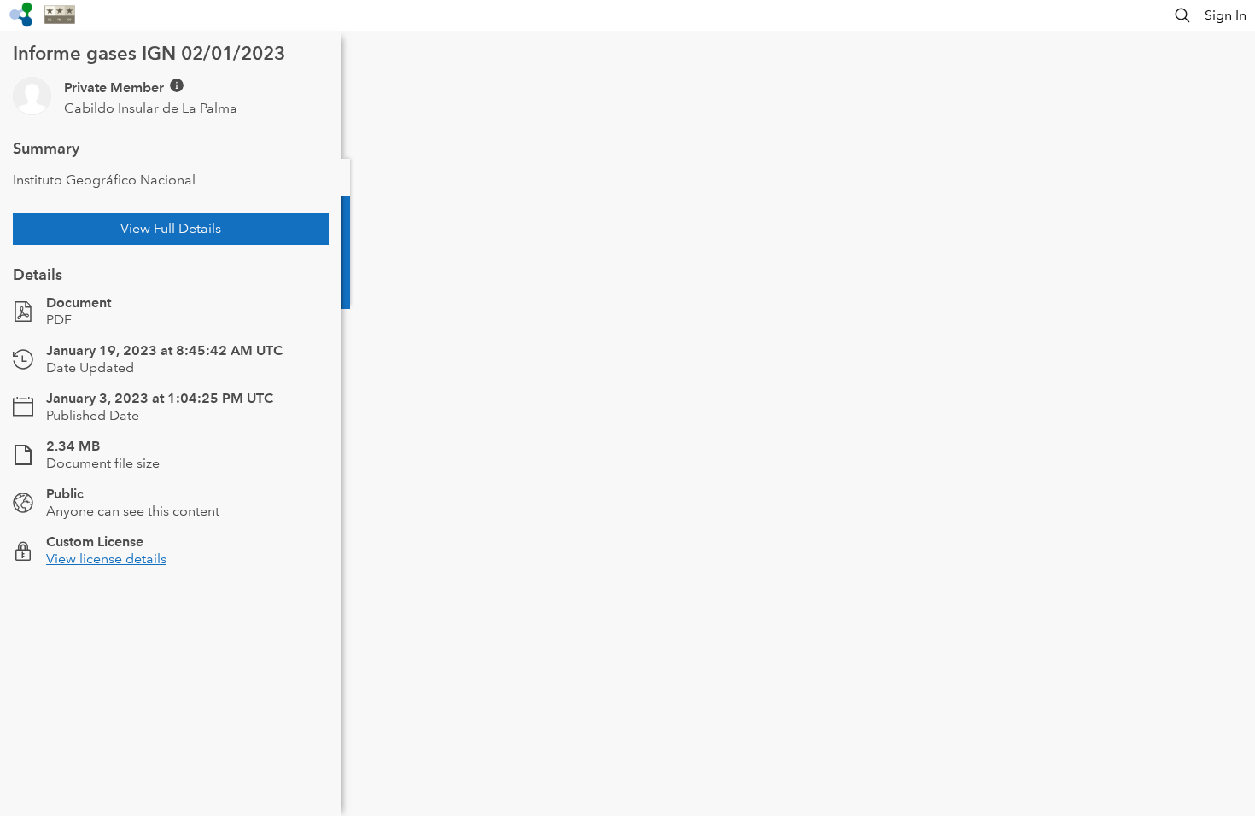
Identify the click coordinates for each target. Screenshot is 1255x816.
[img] (176, 85)
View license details (106, 559)
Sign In (1225, 15)
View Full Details (170, 228)
